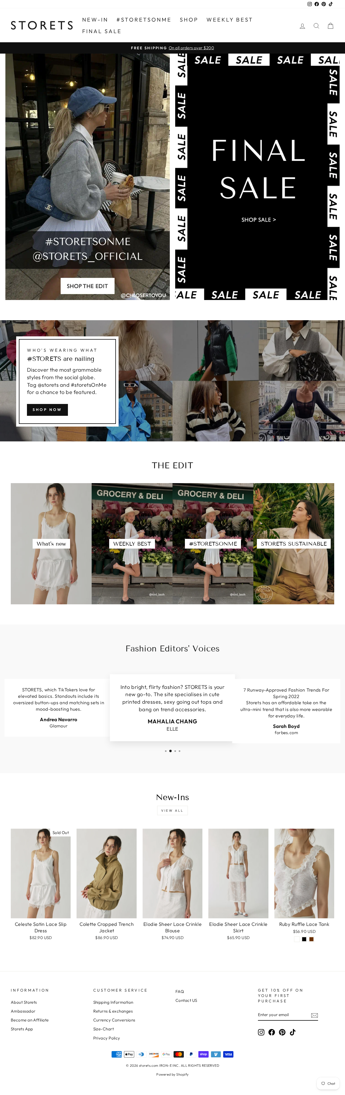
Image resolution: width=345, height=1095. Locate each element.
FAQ (179, 991)
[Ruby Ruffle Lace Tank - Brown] (311, 939)
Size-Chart (103, 1028)
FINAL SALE (102, 31)
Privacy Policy (106, 1038)
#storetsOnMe (144, 19)
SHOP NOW (47, 409)
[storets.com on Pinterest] (282, 1032)
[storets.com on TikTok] (292, 1032)
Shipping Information (113, 1002)
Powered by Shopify (172, 1074)
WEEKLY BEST (229, 19)
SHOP (189, 19)
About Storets (24, 1002)
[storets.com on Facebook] (271, 1032)
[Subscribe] (314, 1015)
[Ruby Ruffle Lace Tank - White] (296, 939)
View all (172, 810)
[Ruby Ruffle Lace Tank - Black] (304, 939)
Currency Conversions (114, 1020)
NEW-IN (95, 19)
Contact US (186, 1000)
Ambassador (23, 1011)
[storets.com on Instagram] (261, 1032)
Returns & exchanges (113, 1011)
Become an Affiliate (30, 1020)
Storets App (22, 1028)
